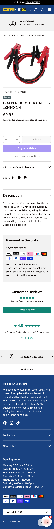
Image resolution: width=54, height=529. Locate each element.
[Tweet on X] (13, 178)
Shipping (20, 120)
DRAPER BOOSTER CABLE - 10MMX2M (27, 35)
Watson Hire (15, 521)
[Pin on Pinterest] (25, 178)
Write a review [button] (27, 309)
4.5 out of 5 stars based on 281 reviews (27, 332)
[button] (42, 9)
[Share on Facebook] (19, 178)
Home (5, 35)
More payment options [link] (27, 155)
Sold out (37, 139)
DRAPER (7, 92)
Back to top (27, 369)
